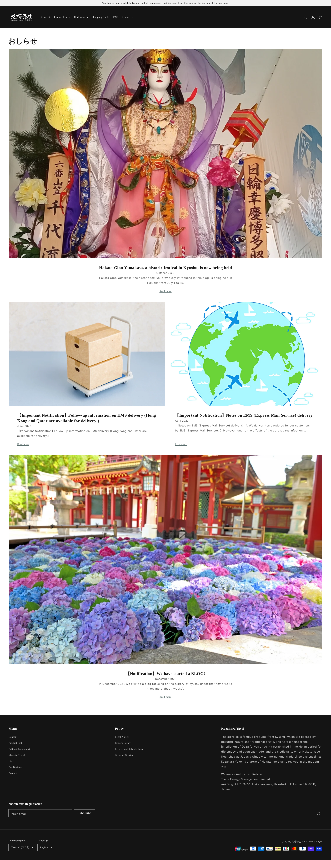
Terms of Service (124, 755)
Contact (13, 773)
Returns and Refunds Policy (130, 749)
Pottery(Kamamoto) (19, 749)
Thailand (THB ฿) (20, 847)
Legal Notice (122, 737)
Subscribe (85, 813)
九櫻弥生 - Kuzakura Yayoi (307, 841)
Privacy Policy (123, 743)
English (44, 847)
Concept (13, 737)
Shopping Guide (17, 755)
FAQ (11, 761)
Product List (15, 743)
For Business (15, 767)
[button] (305, 17)
